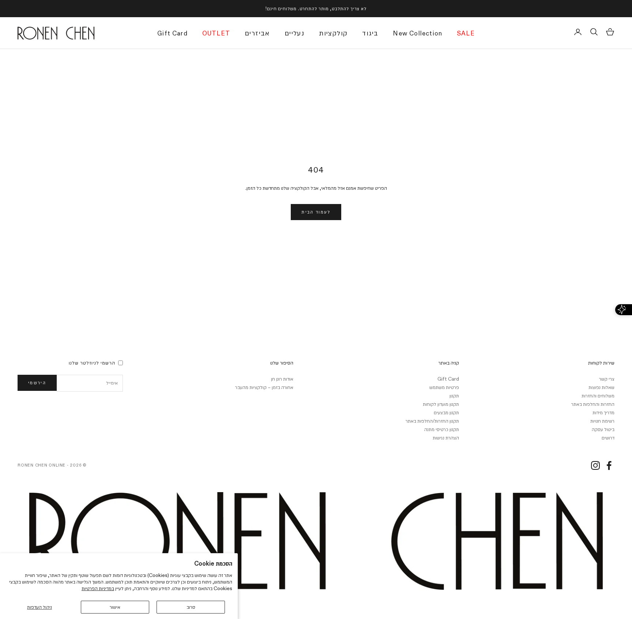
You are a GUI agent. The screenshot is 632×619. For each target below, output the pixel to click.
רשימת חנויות (602, 421)
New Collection (417, 34)
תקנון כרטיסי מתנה (441, 429)
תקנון (454, 395)
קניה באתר (448, 362)
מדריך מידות (603, 412)
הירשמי (37, 382)
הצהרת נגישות (446, 437)
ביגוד (370, 33)
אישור (115, 607)
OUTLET (216, 34)
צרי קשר (606, 378)
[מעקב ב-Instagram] (595, 465)
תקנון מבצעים (446, 412)
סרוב (191, 607)
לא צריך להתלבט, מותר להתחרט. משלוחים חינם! (316, 8)
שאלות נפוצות (601, 387)
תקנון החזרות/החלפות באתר (432, 421)
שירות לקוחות (601, 362)
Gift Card (172, 34)
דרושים (608, 437)
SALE (466, 34)
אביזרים (257, 33)
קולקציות (333, 33)
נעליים (294, 33)
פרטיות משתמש (444, 387)
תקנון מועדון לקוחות (441, 404)
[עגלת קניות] (610, 31)
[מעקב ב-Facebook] (608, 465)
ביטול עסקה (603, 429)
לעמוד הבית (315, 212)
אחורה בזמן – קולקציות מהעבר (264, 387)
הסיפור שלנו (281, 362)
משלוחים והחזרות (598, 395)
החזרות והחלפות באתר (592, 404)
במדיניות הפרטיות (98, 588)
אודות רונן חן (282, 378)
